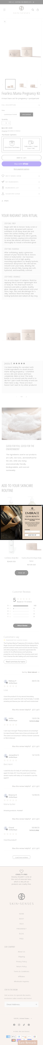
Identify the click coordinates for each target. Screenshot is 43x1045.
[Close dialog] (42, 506)
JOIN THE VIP (32, 535)
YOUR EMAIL (27, 529)
